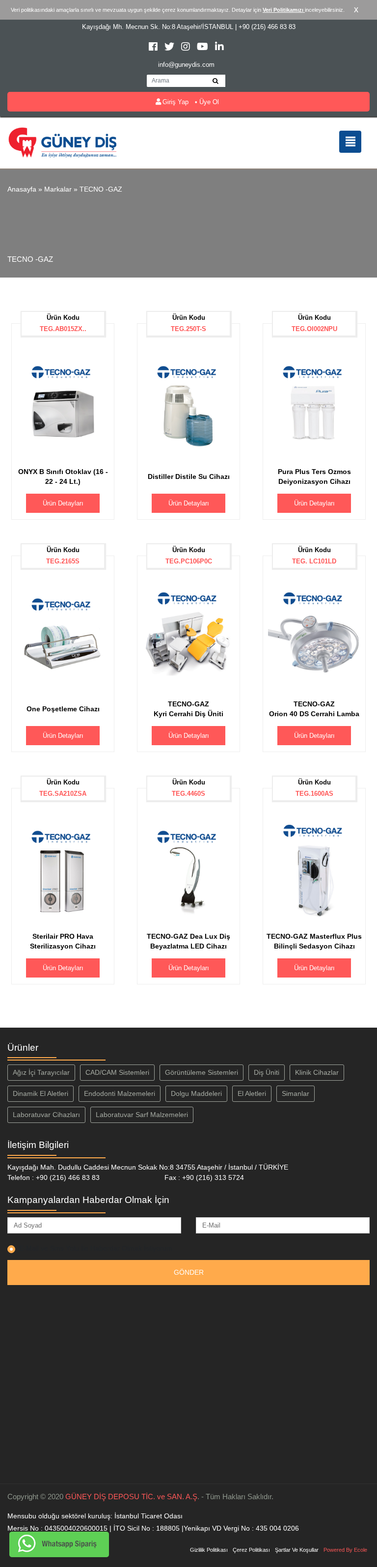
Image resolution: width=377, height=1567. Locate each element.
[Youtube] (203, 48)
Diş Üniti (266, 1072)
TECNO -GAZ (101, 189)
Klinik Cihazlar (317, 1072)
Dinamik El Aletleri (40, 1093)
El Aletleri (252, 1093)
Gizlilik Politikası (209, 1550)
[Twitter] (170, 48)
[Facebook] (154, 48)
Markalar (58, 189)
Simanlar (295, 1093)
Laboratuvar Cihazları (46, 1115)
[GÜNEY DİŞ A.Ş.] (62, 142)
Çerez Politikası (251, 1550)
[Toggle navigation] (350, 141)
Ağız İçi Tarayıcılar (41, 1072)
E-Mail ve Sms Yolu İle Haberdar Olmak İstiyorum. (96, 1248)
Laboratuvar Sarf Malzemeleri (142, 1115)
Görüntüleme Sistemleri (201, 1072)
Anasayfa (21, 189)
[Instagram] (186, 48)
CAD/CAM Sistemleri (117, 1072)
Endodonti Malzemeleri (119, 1093)
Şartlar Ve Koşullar (297, 1550)
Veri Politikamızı (284, 10)
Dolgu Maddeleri (196, 1093)
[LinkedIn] (219, 48)
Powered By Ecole (345, 1550)
